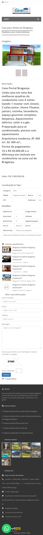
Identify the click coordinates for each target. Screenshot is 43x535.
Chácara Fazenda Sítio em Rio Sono (15, 423)
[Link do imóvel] (7, 446)
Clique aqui (15, 492)
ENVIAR (6, 375)
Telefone (5, 315)
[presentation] (18, 72)
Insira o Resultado (8, 371)
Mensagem (6, 324)
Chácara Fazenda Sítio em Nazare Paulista (18, 433)
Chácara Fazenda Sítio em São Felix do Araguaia (20, 411)
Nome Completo (8, 298)
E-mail (4, 306)
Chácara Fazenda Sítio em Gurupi (15, 428)
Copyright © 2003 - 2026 (21, 533)
